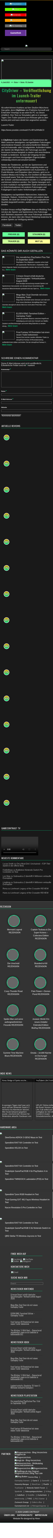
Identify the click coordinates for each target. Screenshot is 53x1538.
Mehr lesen (11, 270)
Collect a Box (37, 1502)
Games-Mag (33, 1477)
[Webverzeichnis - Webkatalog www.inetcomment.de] (33, 1464)
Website (4, 407)
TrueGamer (19, 1488)
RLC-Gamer (40, 1499)
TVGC (29, 1499)
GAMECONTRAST (30, 1512)
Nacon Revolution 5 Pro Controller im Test (23, 1207)
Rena (16, 82)
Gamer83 (45, 1481)
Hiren (37, 1518)
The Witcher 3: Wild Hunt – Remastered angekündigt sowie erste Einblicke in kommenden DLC (26, 1332)
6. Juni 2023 (5, 82)
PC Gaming (29, 82)
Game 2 (36, 1481)
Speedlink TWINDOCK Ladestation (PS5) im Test (26, 1179)
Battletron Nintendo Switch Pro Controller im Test (23, 871)
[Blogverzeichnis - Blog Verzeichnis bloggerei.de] (33, 1453)
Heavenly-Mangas (22, 1484)
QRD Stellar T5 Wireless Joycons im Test (23, 1236)
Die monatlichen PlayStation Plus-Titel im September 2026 (25, 1402)
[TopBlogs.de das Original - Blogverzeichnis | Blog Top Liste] (33, 1472)
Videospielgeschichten (34, 1491)
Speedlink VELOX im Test (16, 1148)
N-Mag (48, 1491)
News (22, 82)
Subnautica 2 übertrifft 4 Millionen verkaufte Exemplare (27, 877)
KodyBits (31, 1495)
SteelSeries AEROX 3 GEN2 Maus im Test (23, 1137)
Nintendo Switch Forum (36, 1488)
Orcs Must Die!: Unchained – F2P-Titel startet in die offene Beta (26, 865)
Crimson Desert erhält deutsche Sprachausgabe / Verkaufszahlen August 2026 (26, 1296)
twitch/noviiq (19, 1499)
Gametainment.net (22, 1506)
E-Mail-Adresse (7, 399)
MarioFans (36, 1484)
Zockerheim (42, 1495)
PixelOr (46, 1484)
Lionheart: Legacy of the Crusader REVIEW (30, 889)
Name (4, 391)
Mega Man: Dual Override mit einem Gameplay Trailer (24, 1306)
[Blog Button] (21, 1477)
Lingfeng (6, 882)
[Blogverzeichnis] (23, 1457)
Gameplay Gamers (22, 1481)
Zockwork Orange (22, 1502)
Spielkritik (18, 1491)
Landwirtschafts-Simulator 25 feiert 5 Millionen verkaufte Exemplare (25, 1386)
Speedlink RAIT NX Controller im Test (21, 1143)
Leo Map (6, 876)
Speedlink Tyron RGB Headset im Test (22, 1194)
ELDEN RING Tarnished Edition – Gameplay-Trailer (23, 1314)
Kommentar (6, 369)
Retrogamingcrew (39, 1506)
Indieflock (21, 1495)
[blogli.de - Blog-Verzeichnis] (28, 1460)
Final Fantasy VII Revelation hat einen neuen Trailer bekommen (25, 1322)
